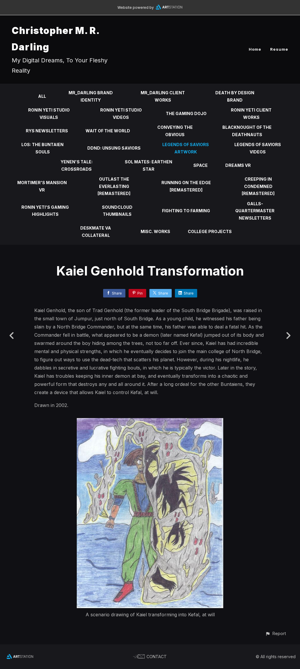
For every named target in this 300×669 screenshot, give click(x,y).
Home (255, 49)
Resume (279, 49)
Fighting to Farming (186, 210)
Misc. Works (155, 231)
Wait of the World (108, 130)
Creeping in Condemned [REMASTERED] (258, 186)
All (42, 96)
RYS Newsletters (47, 130)
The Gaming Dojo (186, 113)
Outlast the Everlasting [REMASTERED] (114, 186)
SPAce (200, 165)
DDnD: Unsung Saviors (114, 148)
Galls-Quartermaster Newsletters (255, 210)
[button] (275, 633)
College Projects (210, 231)
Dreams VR (238, 165)
